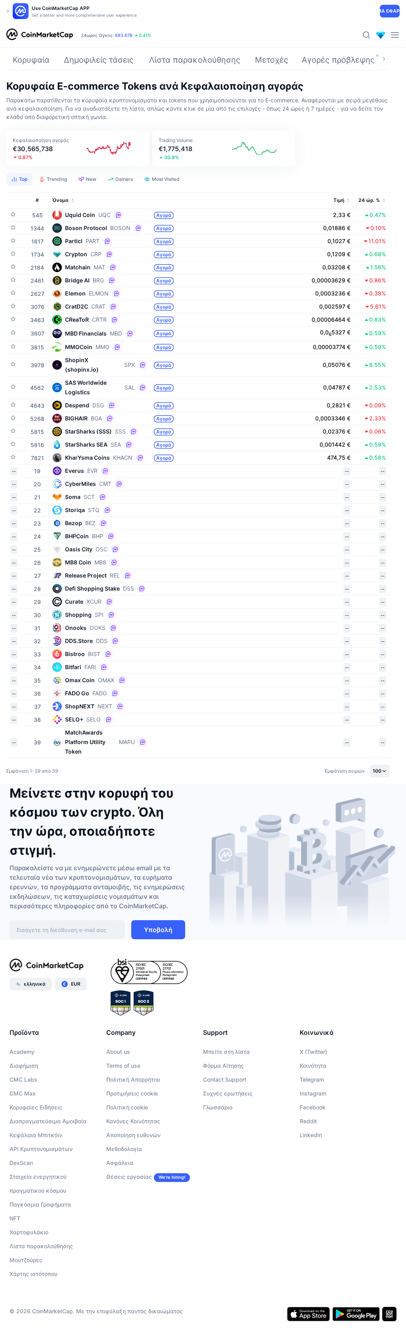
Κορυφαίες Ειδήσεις (36, 1107)
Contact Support (224, 1079)
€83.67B (123, 35)
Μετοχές (271, 60)
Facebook (313, 1107)
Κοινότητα (313, 1065)
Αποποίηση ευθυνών (133, 1135)
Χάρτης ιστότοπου (33, 1273)
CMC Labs (23, 1079)
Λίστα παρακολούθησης (194, 60)
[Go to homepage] (39, 35)
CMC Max (23, 1093)
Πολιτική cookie (127, 1107)
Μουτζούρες (26, 1260)
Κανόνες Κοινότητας (133, 1121)
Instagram (313, 1093)
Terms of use (123, 1065)
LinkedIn (311, 1135)
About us (118, 1051)
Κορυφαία (31, 60)
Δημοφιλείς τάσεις (99, 60)
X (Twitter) (313, 1051)
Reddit (308, 1121)
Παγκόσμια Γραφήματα (40, 1204)
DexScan (21, 1162)
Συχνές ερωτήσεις (228, 1093)
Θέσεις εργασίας (129, 1176)
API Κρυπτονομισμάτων (41, 1148)
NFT (15, 1218)
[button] (77, 149)
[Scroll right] (383, 58)
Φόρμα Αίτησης (223, 1065)
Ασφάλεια (119, 1162)
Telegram (312, 1079)
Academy (22, 1051)
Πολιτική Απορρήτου (133, 1079)
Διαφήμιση (24, 1065)
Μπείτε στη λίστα (226, 1051)
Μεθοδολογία (124, 1148)
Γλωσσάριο (217, 1107)
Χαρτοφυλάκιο (29, 1232)
